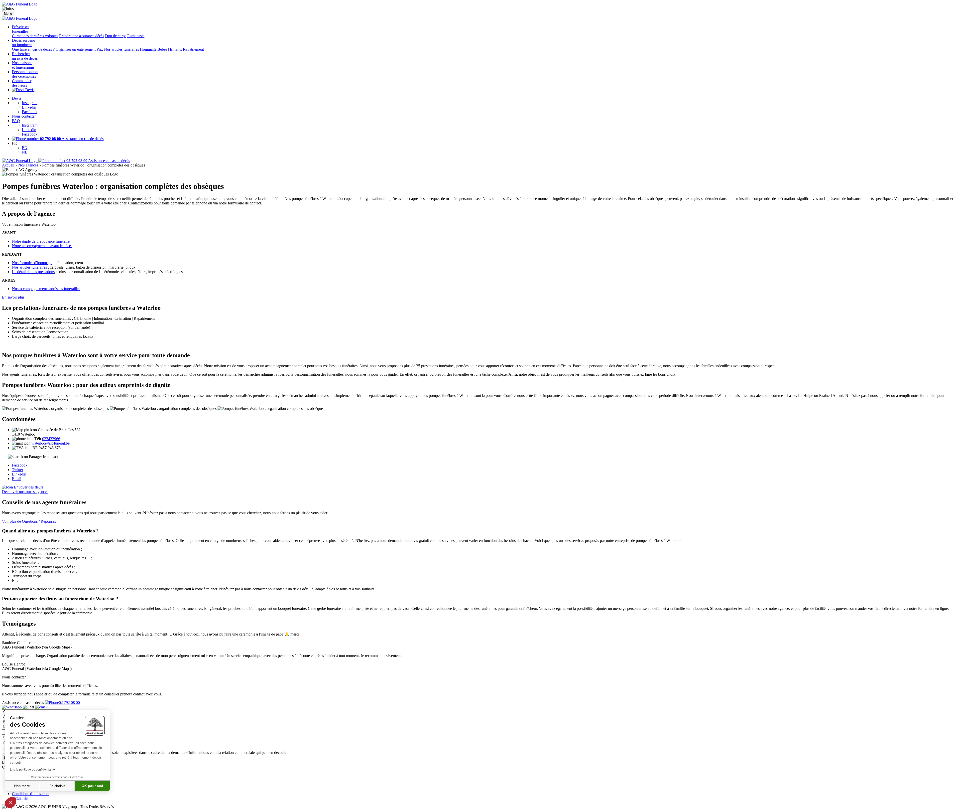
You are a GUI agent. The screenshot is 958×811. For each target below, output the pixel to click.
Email (16, 479)
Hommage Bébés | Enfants (161, 49)
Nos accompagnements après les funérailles (46, 289)
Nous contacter (24, 116)
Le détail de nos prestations (33, 272)
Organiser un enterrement (76, 49)
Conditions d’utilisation (30, 794)
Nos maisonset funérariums (23, 65)
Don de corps (115, 36)
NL (24, 152)
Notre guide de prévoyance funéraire (41, 241)
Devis (29, 90)
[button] (10, 803)
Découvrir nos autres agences (25, 491)
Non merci (22, 786)
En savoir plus (13, 297)
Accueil (8, 165)
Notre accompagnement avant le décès (42, 246)
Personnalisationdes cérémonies (25, 74)
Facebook (29, 112)
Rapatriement (193, 49)
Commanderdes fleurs (21, 83)
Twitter (17, 470)
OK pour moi (92, 786)
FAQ (16, 121)
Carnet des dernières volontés (35, 36)
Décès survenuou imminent (23, 42)
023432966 (51, 439)
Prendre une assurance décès (81, 36)
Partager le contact (43, 457)
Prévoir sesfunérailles (20, 29)
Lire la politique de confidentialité (32, 769)
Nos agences (28, 165)
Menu (8, 13)
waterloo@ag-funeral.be (50, 443)
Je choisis (57, 786)
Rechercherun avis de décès (25, 56)
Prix (100, 49)
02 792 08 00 (69, 702)
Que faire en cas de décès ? (33, 49)
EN (24, 148)
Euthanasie (135, 36)
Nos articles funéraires (121, 49)
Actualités (20, 798)
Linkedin (29, 107)
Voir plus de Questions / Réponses (29, 521)
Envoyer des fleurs (28, 487)
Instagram (29, 103)
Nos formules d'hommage (32, 263)
